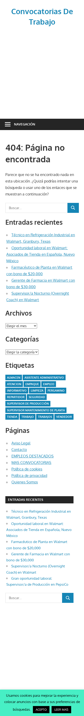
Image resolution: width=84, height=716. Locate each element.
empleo (48, 384)
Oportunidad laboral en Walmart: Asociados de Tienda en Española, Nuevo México (40, 254)
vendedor (64, 417)
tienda (12, 417)
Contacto (19, 449)
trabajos (45, 417)
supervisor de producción (28, 403)
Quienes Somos (24, 482)
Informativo (17, 390)
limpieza (37, 390)
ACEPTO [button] (41, 709)
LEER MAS (61, 709)
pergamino (56, 390)
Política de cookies (26, 469)
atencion (14, 384)
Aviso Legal (20, 443)
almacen (13, 377)
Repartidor (15, 397)
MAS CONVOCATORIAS (31, 462)
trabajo (27, 417)
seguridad (37, 397)
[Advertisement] (42, 71)
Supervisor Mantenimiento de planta (36, 410)
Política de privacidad (29, 475)
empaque (32, 384)
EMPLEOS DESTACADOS (32, 456)
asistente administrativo (44, 377)
